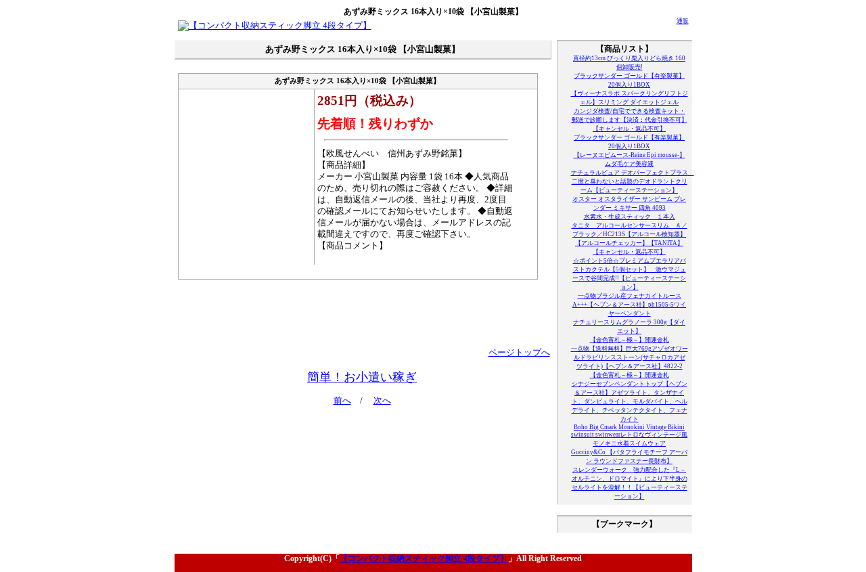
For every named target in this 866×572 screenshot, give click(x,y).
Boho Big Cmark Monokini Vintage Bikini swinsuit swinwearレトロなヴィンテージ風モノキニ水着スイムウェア (629, 435)
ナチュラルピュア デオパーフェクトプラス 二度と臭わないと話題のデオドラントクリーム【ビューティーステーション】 (632, 181)
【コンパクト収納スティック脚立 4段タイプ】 (424, 558)
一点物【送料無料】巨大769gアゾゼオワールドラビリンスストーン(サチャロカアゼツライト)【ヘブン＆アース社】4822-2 (629, 357)
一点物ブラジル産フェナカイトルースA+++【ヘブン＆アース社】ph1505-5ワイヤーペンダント (629, 304)
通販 (683, 21)
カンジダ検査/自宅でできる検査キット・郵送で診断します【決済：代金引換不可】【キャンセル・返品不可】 (629, 120)
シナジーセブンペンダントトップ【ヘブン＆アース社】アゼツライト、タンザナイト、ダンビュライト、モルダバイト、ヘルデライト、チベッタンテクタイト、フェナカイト (629, 401)
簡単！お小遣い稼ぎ (362, 377)
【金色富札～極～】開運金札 (629, 339)
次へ (382, 400)
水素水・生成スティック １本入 (629, 216)
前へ (342, 400)
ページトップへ (519, 352)
